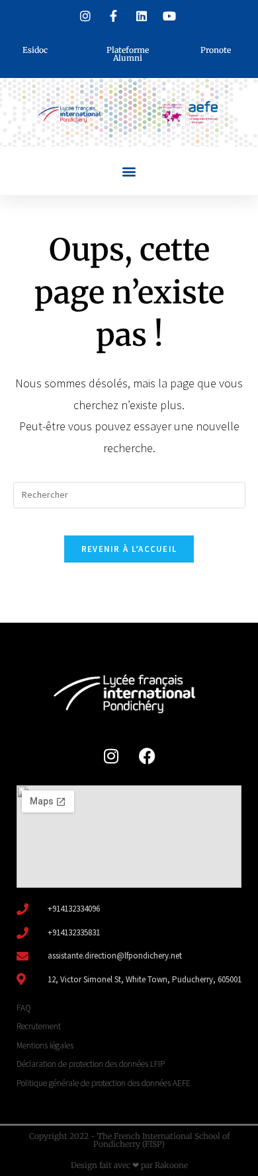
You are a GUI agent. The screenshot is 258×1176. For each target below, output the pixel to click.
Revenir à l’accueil (129, 549)
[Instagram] (111, 755)
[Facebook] (147, 755)
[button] (129, 171)
